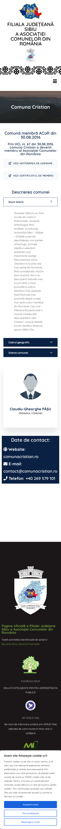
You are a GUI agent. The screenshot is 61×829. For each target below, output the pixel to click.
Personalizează (30, 813)
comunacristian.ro (20, 456)
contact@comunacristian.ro (30, 471)
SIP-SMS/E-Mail (30, 717)
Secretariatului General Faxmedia (21, 644)
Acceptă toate (30, 804)
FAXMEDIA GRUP (30, 681)
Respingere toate (30, 822)
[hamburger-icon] (55, 81)
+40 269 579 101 (40, 478)
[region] (30, 789)
